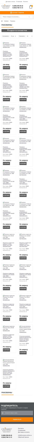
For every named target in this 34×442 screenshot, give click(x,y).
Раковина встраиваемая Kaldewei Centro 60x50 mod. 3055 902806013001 (24, 54)
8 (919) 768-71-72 (18, 7)
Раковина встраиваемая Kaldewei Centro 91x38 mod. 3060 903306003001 (7, 85)
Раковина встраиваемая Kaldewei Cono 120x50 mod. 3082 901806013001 (24, 85)
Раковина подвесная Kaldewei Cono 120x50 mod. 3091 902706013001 (25, 244)
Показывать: (22, 36)
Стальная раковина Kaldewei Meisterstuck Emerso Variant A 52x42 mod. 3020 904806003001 (25, 339)
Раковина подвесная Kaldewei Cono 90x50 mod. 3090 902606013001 (25, 275)
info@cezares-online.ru (25, 435)
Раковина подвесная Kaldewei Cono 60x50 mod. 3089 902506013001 (8, 275)
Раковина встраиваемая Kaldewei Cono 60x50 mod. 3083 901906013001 (8, 149)
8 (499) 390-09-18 (18, 6)
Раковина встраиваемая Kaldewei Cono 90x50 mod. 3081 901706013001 (25, 181)
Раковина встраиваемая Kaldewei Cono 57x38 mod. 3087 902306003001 (8, 117)
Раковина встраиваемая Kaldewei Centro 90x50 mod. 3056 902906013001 (7, 54)
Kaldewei (6, 21)
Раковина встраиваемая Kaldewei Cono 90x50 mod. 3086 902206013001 (25, 213)
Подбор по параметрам (18, 30)
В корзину (6, 67)
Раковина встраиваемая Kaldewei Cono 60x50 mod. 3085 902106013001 (25, 149)
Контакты (25, 1)
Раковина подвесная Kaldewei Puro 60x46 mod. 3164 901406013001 (8, 306)
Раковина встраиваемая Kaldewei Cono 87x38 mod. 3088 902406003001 (8, 181)
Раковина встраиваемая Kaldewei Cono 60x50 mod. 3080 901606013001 (25, 117)
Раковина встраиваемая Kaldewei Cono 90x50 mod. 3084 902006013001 (8, 213)
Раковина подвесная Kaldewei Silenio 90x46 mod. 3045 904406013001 (8, 336)
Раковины (12, 21)
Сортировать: (5, 36)
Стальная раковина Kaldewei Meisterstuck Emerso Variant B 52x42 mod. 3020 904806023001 (9, 372)
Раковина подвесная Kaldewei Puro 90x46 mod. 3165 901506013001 (25, 306)
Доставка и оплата (10, 1)
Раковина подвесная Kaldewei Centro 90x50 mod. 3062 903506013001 (8, 244)
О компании (19, 1)
